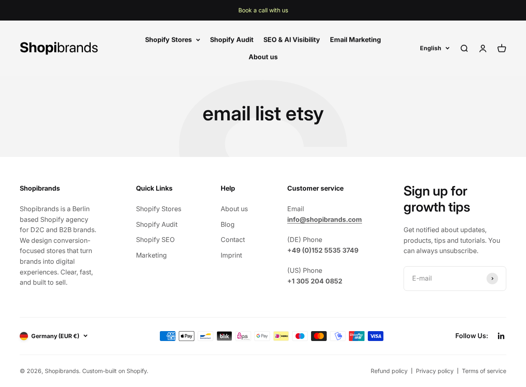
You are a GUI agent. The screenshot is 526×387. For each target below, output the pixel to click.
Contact (233, 239)
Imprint (231, 255)
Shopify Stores (168, 39)
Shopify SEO (155, 239)
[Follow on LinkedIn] (501, 336)
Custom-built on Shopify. (115, 370)
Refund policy (389, 370)
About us (263, 57)
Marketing (151, 255)
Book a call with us (263, 10)
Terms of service (484, 370)
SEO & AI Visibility (291, 39)
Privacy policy (435, 370)
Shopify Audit (232, 39)
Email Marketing (355, 39)
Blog (228, 224)
